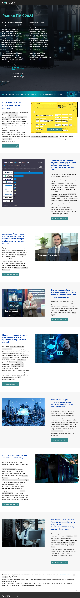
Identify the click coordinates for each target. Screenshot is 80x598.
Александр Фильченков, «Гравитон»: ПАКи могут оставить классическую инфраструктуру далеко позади (13, 238)
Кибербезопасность (62, 424)
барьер (43, 42)
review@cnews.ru (65, 575)
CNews (60, 596)
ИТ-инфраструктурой (17, 366)
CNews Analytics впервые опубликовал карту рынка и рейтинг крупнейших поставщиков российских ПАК (63, 165)
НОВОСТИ (24, 3)
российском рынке (57, 431)
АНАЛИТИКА (31, 3)
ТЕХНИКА (54, 3)
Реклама (24, 596)
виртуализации (12, 115)
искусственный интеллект (39, 137)
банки (18, 40)
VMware (25, 355)
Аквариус (72, 542)
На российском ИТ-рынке (10, 113)
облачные (13, 346)
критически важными (9, 469)
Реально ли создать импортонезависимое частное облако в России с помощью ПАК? (63, 403)
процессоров (33, 38)
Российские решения (15, 362)
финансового (73, 198)
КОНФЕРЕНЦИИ (46, 3)
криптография (7, 139)
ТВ (59, 3)
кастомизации (21, 254)
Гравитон (17, 267)
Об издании (18, 596)
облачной (20, 364)
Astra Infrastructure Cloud (11, 378)
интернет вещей (53, 137)
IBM (75, 536)
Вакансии (29, 596)
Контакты (35, 596)
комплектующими (43, 33)
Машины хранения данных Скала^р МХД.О (16, 480)
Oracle (69, 536)
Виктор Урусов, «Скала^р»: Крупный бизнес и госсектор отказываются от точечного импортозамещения (64, 293)
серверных (15, 265)
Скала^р (7, 315)
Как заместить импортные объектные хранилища (14, 456)
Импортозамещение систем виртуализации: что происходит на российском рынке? (15, 338)
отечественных (21, 360)
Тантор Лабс (62, 542)
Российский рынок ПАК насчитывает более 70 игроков (13, 105)
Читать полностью (9, 146)
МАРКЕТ (39, 3)
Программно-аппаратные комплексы (63, 195)
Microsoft (5, 357)
